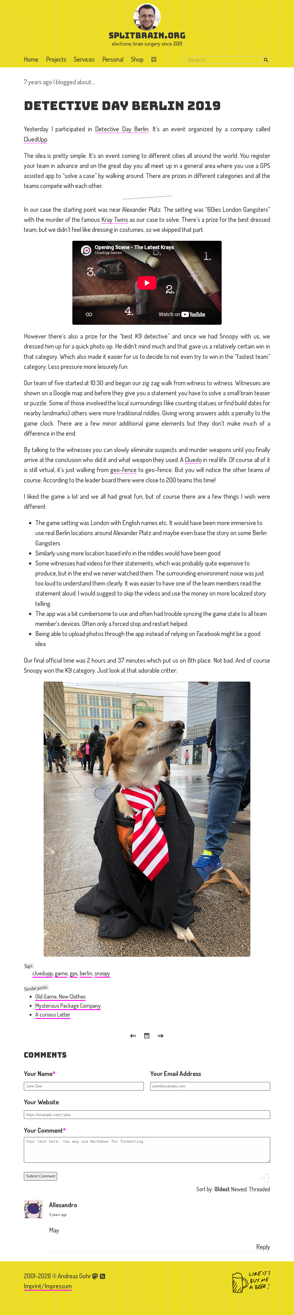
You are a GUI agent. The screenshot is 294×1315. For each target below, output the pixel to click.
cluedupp (42, 973)
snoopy (102, 973)
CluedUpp (35, 139)
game (61, 973)
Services (84, 59)
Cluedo (193, 459)
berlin (86, 973)
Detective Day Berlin (121, 129)
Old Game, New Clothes (60, 996)
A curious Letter (52, 1014)
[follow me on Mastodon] (96, 1276)
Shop (137, 59)
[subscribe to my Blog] (103, 1276)
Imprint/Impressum (48, 1286)
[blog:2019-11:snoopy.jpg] (147, 819)
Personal (112, 59)
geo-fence (123, 469)
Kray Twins (114, 219)
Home (31, 59)
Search (266, 60)
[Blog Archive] (147, 1037)
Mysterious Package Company (68, 1005)
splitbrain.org (147, 35)
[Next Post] (160, 1037)
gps (74, 973)
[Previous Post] (134, 1037)
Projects (56, 59)
